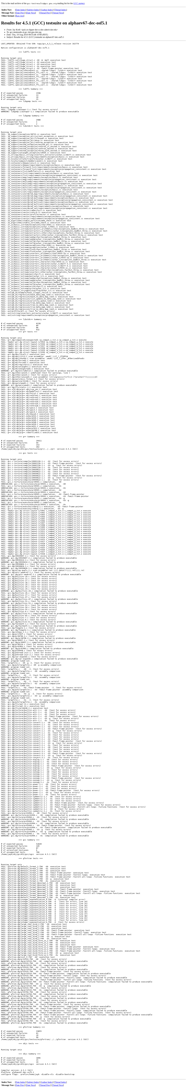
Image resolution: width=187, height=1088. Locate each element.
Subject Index (33, 10)
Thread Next (57, 13)
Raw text (20, 16)
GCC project (78, 3)
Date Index (20, 10)
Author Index (47, 10)
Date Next (30, 13)
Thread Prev (45, 13)
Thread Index (60, 10)
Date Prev (20, 13)
